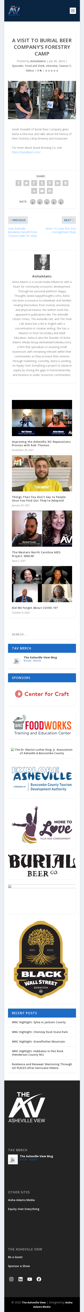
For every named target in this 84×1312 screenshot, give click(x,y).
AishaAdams (38, 61)
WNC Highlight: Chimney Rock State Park (40, 1032)
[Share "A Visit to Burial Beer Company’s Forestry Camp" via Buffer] (65, 183)
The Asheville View (34, 1302)
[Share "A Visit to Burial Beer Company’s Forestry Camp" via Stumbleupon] (34, 191)
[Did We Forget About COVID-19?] (42, 584)
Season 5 (65, 66)
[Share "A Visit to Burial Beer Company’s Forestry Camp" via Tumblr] (42, 183)
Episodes (17, 66)
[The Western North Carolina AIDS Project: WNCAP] (42, 529)
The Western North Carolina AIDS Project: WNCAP (36, 554)
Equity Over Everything (23, 1209)
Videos (30, 70)
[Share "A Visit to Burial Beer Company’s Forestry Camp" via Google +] (34, 183)
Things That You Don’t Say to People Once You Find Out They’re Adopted (39, 498)
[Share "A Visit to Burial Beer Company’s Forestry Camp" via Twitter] (26, 183)
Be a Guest (15, 1257)
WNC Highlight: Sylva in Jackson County (39, 1022)
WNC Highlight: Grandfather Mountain (38, 1041)
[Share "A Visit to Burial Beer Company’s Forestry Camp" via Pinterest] (50, 183)
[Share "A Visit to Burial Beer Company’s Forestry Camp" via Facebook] (18, 183)
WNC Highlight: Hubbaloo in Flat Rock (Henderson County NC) (37, 1052)
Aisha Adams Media (21, 1200)
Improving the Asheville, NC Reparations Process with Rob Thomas (41, 443)
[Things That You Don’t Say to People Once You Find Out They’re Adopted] (42, 473)
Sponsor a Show (19, 1266)
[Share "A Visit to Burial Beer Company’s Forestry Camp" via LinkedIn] (58, 183)
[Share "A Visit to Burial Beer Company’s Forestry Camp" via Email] (42, 191)
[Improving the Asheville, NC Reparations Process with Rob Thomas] (42, 418)
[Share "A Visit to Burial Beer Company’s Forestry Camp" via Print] (50, 191)
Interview (52, 66)
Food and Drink (35, 66)
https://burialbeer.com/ (26, 152)
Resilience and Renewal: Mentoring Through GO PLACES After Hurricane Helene (42, 1066)
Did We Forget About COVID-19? (35, 608)
